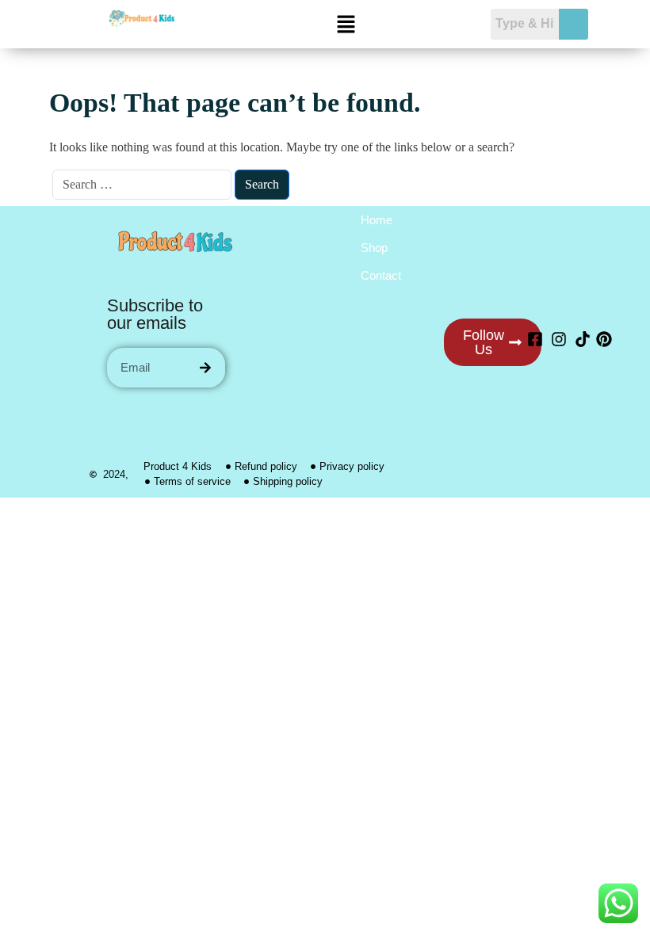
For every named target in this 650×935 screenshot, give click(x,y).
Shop (374, 247)
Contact (381, 275)
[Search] (205, 367)
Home (376, 220)
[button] (345, 24)
